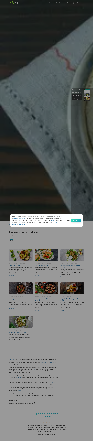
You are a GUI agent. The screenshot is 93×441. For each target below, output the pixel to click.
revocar (52, 220)
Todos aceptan (76, 220)
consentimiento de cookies (19, 218)
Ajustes (68, 220)
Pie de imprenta (22, 224)
